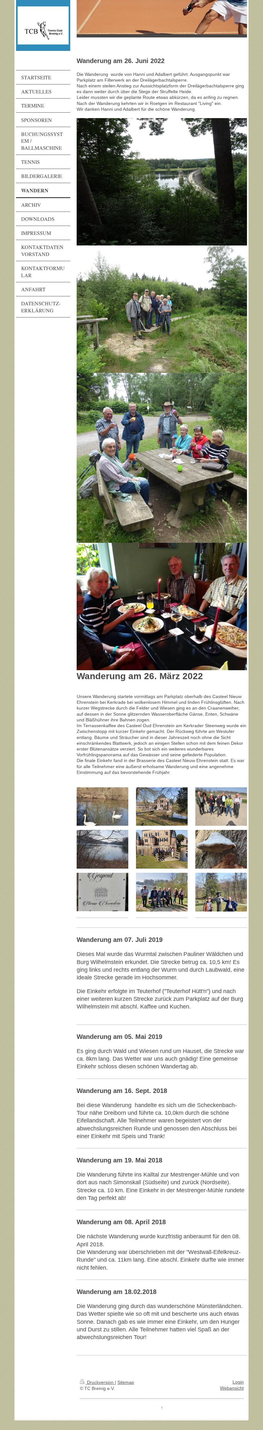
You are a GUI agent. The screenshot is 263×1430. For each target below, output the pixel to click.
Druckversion (100, 1382)
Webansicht (232, 1388)
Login (238, 1382)
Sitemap (125, 1382)
